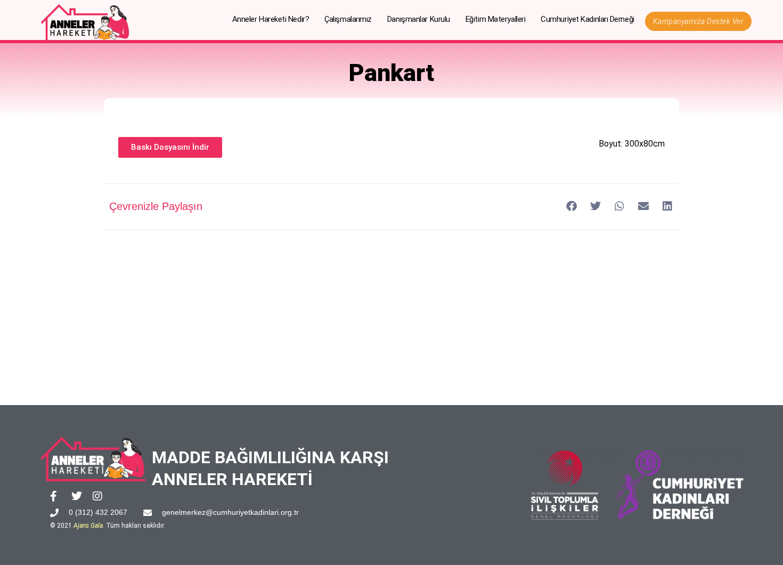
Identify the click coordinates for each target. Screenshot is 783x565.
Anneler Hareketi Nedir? (270, 19)
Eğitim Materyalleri (495, 19)
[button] (571, 207)
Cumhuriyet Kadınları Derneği (587, 19)
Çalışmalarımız (348, 19)
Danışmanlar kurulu (418, 19)
